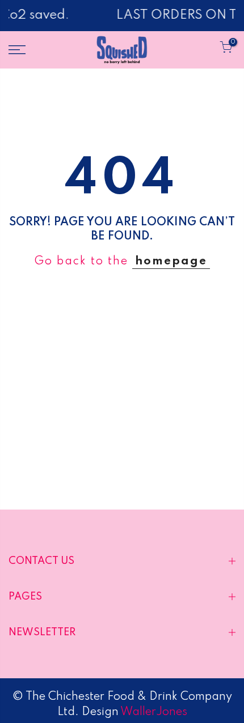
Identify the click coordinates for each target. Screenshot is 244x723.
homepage (171, 261)
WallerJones (153, 712)
